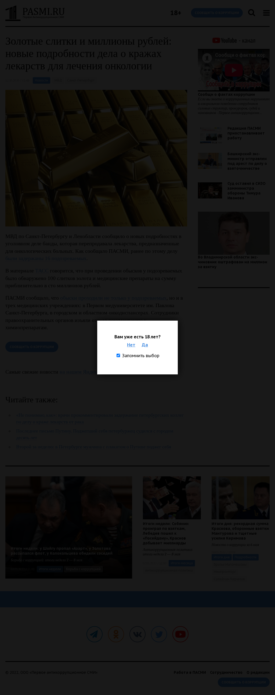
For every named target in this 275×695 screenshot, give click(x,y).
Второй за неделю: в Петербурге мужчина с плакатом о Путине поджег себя (93, 447)
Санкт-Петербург (81, 80)
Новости (41, 80)
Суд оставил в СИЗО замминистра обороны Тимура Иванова (246, 190)
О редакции (258, 672)
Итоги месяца (182, 563)
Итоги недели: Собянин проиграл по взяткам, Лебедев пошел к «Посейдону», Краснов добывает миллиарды (166, 533)
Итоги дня (222, 557)
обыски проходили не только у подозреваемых (113, 298)
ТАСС (42, 271)
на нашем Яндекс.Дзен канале (94, 372)
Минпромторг (225, 572)
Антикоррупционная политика (169, 570)
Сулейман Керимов (229, 579)
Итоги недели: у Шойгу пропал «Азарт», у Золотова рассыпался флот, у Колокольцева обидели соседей (62, 551)
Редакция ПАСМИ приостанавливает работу (246, 133)
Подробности (245, 557)
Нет (131, 345)
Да (145, 345)
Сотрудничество (226, 672)
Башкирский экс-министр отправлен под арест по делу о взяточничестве (247, 161)
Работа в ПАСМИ (190, 672)
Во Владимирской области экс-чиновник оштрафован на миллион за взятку (232, 262)
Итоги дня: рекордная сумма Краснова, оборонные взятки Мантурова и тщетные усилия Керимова (240, 531)
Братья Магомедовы (230, 564)
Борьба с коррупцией (83, 569)
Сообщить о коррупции (217, 13)
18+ (175, 13)
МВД (58, 80)
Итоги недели (50, 569)
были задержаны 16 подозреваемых (45, 258)
